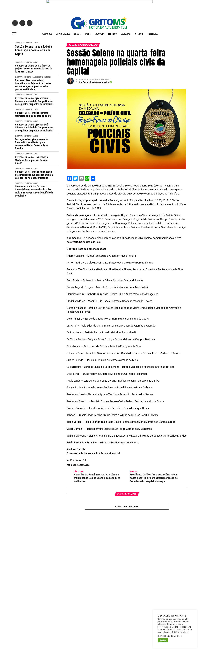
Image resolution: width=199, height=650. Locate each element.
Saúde (87, 34)
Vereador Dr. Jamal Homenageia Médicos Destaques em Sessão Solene (31, 160)
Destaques (47, 34)
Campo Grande (63, 34)
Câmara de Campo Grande (26, 43)
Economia (99, 34)
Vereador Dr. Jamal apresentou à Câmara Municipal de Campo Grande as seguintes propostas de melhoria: (33, 101)
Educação (125, 34)
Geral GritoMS (44, 77)
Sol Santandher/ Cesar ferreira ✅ (95, 82)
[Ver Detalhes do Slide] (99, 7)
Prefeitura (152, 34)
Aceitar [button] (163, 640)
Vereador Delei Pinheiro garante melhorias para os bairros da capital (33, 114)
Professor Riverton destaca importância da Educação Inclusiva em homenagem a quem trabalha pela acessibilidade (33, 85)
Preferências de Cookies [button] (170, 636)
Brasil (77, 34)
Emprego (112, 34)
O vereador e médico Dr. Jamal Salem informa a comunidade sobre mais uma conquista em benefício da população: (34, 191)
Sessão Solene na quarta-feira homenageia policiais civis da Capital (33, 50)
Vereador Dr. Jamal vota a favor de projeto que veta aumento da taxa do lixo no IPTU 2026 (33, 68)
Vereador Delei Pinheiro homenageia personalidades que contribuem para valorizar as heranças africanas (34, 174)
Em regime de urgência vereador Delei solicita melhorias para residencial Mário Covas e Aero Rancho (31, 144)
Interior (138, 34)
